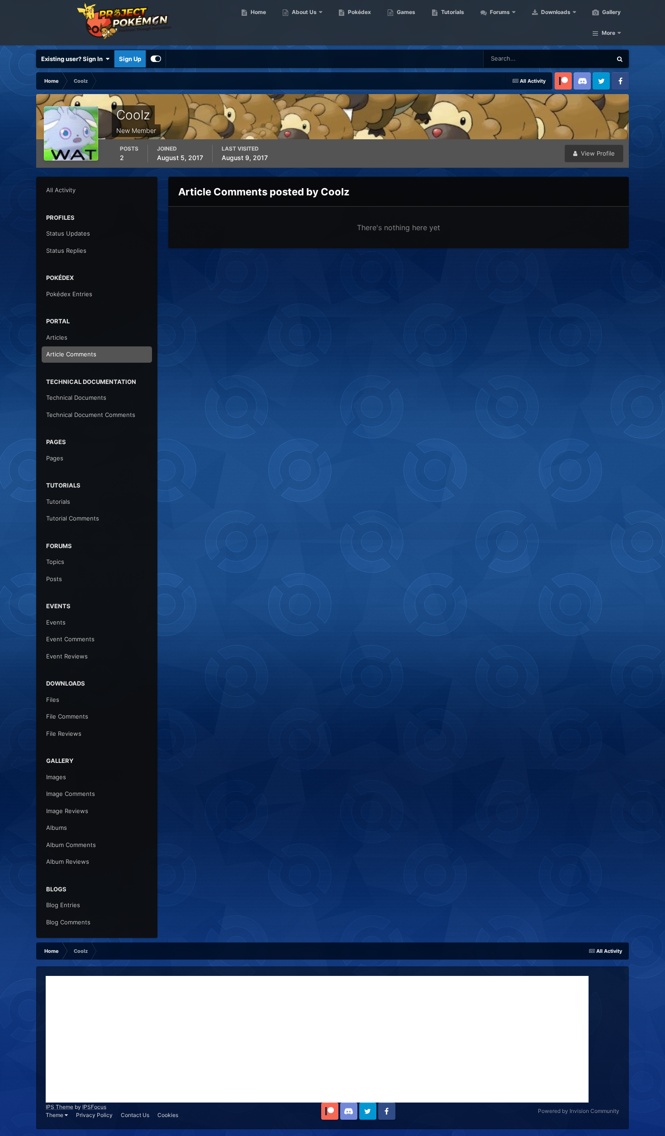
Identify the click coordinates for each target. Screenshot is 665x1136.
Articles (56, 337)
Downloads (555, 12)
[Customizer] (156, 58)
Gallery (611, 12)
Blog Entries (63, 905)
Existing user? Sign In (73, 58)
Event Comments (70, 639)
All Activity (61, 190)
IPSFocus (94, 1106)
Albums (56, 827)
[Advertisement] (317, 1039)
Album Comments (71, 844)
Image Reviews (67, 810)
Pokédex (359, 12)
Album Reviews (67, 861)
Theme (55, 1115)
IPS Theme (59, 1106)
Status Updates (579, 58)
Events (56, 622)
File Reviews (63, 733)
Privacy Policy (94, 1115)
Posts (54, 578)
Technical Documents (76, 397)
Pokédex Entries (69, 294)
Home (257, 12)
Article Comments (71, 354)
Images (56, 777)
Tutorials (452, 12)
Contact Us (135, 1115)
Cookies (167, 1115)
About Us (303, 12)
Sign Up (130, 58)
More (608, 32)
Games (405, 12)
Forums (499, 12)
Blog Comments (68, 922)
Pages (54, 458)
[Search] (619, 58)
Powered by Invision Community (578, 1111)
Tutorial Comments (72, 518)
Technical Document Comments (90, 414)
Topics (55, 561)
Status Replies (66, 250)
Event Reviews (67, 656)
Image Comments (70, 793)
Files (52, 699)
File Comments (67, 716)
